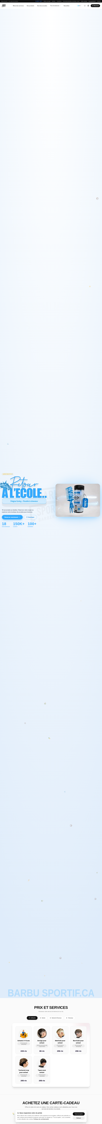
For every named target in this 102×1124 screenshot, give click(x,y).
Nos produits (30, 5)
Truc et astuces (54, 5)
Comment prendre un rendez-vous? (71, 1)
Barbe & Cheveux (57, 1018)
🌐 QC (79, 5)
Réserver (96, 5)
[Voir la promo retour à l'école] (77, 500)
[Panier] (88, 5)
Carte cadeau (84, 1)
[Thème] (84, 5)
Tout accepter (79, 1114)
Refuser (78, 1118)
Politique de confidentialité (41, 1119)
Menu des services (18, 5)
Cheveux (70, 1018)
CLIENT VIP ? (38, 1)
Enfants (33, 1018)
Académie (59, 1)
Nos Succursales (42, 5)
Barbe (43, 1018)
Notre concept (47, 1)
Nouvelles (66, 5)
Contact (99, 1)
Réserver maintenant (11, 517)
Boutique (31, 517)
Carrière (53, 1)
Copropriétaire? (92, 1)
